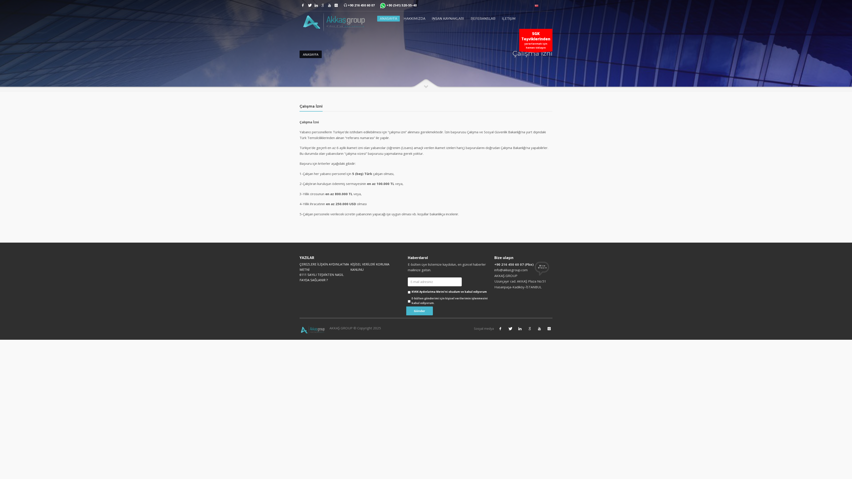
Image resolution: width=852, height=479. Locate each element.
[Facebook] (303, 5)
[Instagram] (316, 5)
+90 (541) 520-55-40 (402, 5)
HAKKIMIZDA (414, 19)
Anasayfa (310, 54)
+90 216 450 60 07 (361, 5)
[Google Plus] (323, 5)
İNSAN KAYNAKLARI (448, 19)
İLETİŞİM (509, 19)
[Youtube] (329, 5)
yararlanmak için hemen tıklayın (535, 40)
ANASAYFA (388, 19)
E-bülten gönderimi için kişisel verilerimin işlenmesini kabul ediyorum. (450, 300)
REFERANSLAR (483, 19)
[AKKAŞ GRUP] (333, 21)
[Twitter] (309, 5)
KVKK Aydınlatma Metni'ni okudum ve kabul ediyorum (449, 292)
